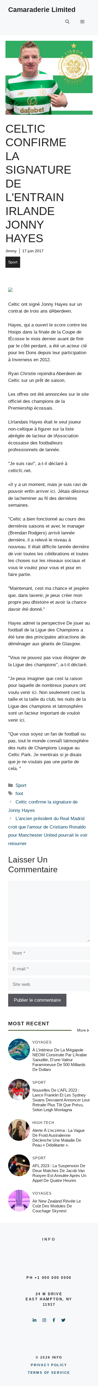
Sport (12, 262)
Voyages (42, 1042)
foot (19, 793)
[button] (67, 22)
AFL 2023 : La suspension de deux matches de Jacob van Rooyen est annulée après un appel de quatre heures (59, 1173)
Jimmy (11, 251)
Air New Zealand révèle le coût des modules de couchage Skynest (56, 1206)
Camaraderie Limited (41, 9)
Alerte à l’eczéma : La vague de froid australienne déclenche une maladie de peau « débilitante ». (58, 1137)
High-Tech (43, 1123)
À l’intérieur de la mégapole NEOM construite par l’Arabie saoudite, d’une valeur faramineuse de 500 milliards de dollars (59, 1060)
